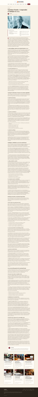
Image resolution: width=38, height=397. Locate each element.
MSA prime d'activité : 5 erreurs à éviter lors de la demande (17, 377)
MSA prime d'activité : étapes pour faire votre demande (8, 362)
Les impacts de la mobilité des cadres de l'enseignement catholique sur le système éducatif (28, 377)
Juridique (9, 8)
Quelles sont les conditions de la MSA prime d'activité (8, 377)
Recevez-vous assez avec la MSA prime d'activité (28, 362)
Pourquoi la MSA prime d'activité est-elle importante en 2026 (18, 362)
